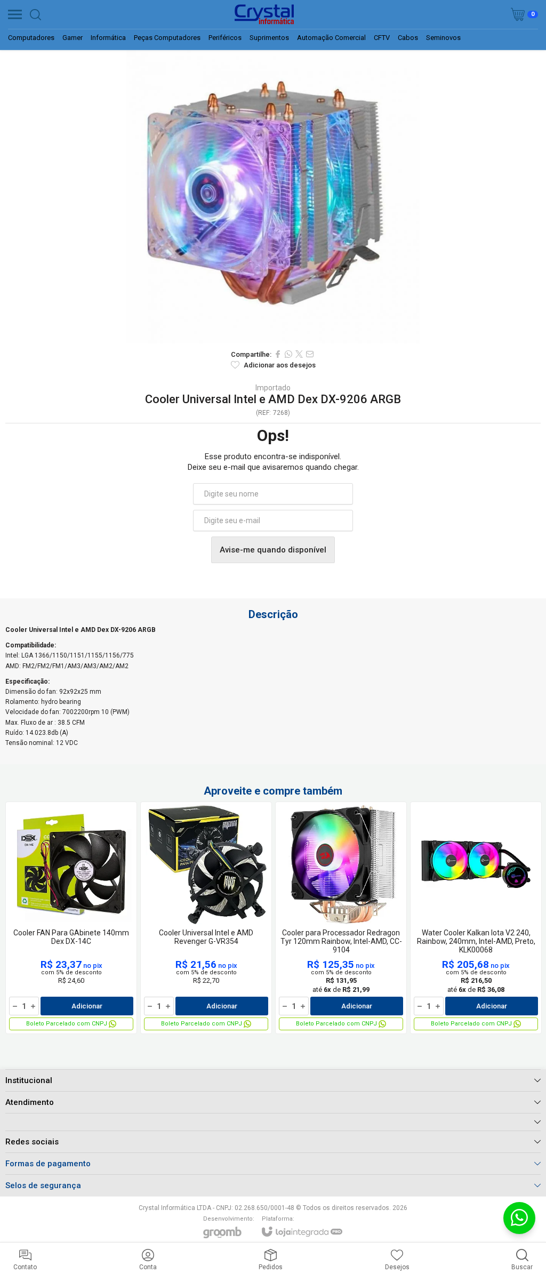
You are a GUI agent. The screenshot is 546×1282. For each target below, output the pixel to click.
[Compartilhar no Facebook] (278, 354)
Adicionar (86, 1006)
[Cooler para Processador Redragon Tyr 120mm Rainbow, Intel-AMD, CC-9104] (341, 917)
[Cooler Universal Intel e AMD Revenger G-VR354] (206, 917)
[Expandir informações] (273, 1122)
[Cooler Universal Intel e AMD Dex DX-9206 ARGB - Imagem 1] (273, 196)
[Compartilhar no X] (299, 354)
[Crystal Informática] (264, 14)
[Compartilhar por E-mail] (310, 354)
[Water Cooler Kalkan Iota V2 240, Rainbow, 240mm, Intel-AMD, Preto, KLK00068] (476, 917)
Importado (273, 387)
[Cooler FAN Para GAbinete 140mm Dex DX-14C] (71, 917)
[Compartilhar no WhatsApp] (288, 354)
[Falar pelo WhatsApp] (519, 1218)
